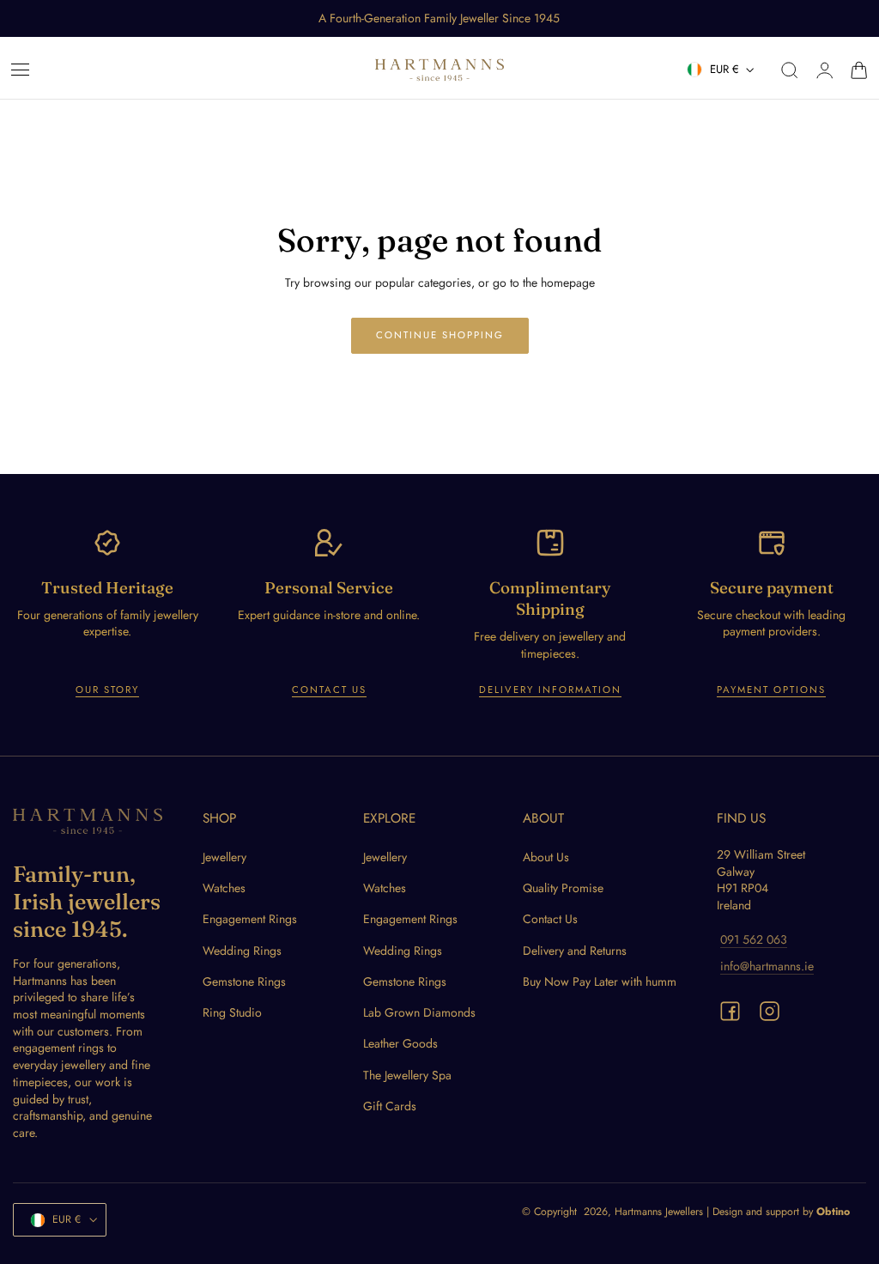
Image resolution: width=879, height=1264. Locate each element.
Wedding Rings (242, 949)
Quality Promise (563, 887)
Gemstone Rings (244, 981)
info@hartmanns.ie (767, 966)
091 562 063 (753, 938)
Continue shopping (440, 335)
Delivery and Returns (575, 949)
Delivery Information (550, 689)
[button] (20, 70)
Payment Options (771, 689)
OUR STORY (107, 689)
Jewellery (224, 857)
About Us (546, 857)
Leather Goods (400, 1043)
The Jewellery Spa (407, 1074)
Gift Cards (389, 1106)
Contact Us (329, 689)
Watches (224, 887)
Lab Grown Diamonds (419, 1012)
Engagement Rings (250, 918)
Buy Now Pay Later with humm (599, 981)
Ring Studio (232, 1012)
